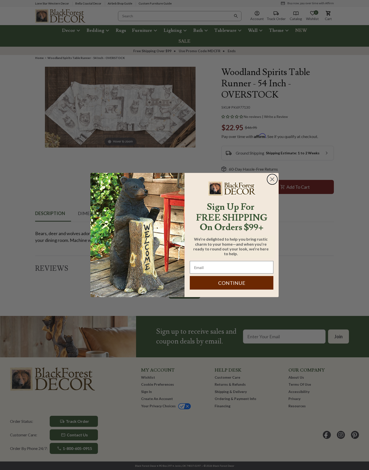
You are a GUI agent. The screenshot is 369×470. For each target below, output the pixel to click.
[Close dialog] (272, 179)
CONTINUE (231, 283)
